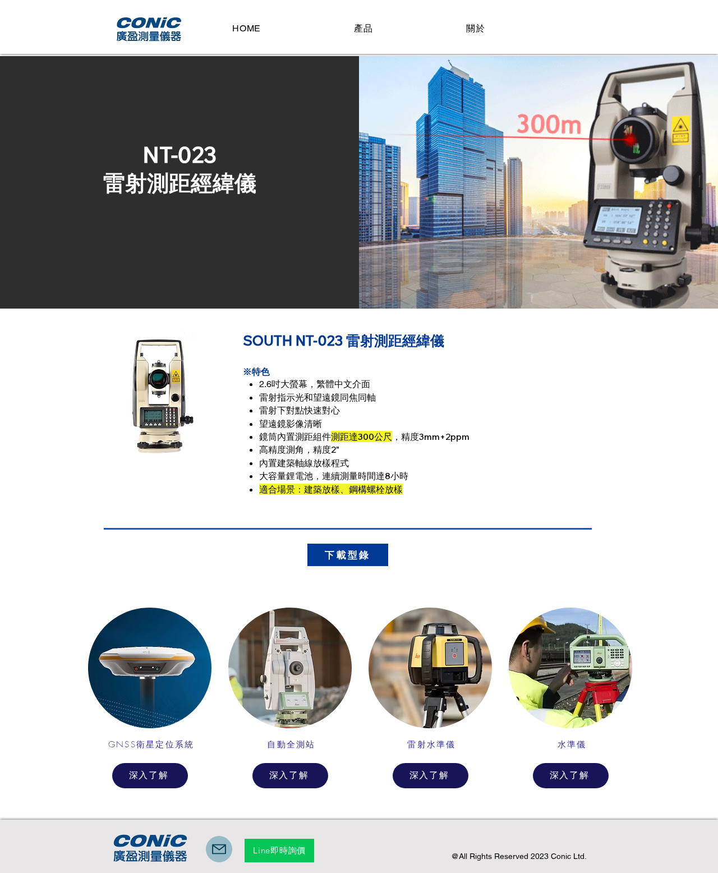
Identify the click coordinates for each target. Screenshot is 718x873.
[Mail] (219, 849)
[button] (363, 28)
